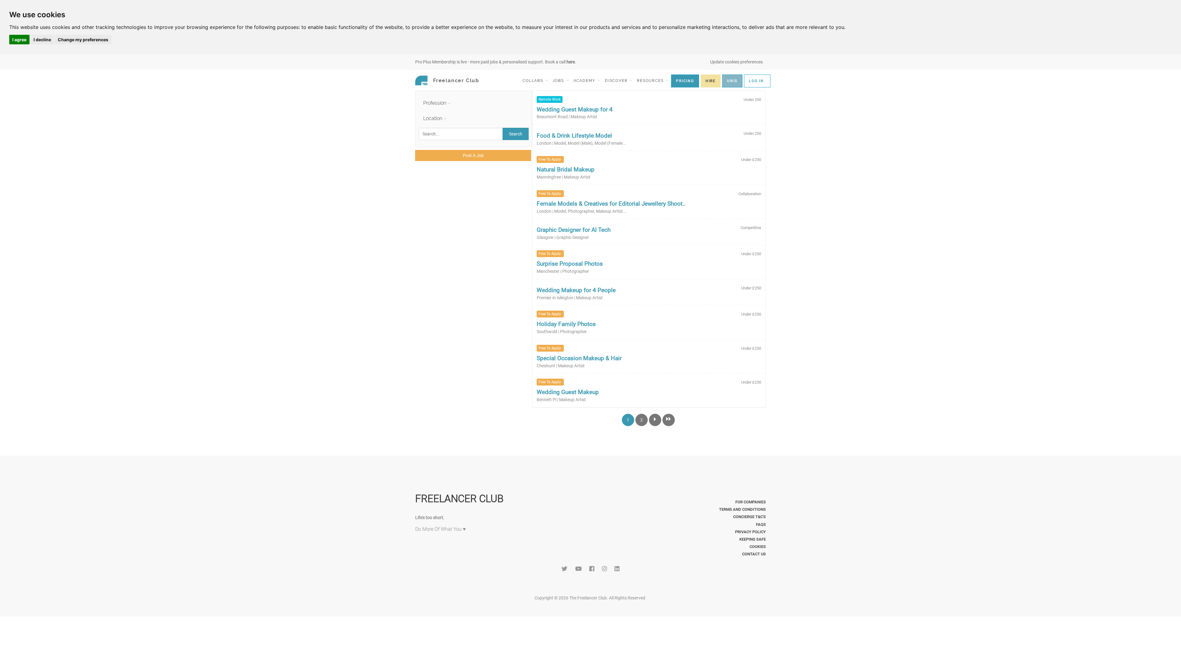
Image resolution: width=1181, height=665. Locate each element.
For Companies (750, 502)
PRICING (685, 81)
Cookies (758, 546)
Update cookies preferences (736, 61)
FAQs (761, 524)
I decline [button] (42, 39)
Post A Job (473, 155)
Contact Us (754, 554)
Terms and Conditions (742, 509)
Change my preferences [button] (83, 39)
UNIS (732, 81)
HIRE (711, 81)
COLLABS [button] (533, 81)
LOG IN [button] (756, 81)
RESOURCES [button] (651, 81)
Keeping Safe (752, 539)
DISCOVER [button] (617, 81)
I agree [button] (19, 39)
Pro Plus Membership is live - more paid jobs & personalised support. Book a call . (495, 61)
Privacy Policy (750, 532)
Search (515, 133)
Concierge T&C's (749, 516)
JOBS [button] (559, 81)
